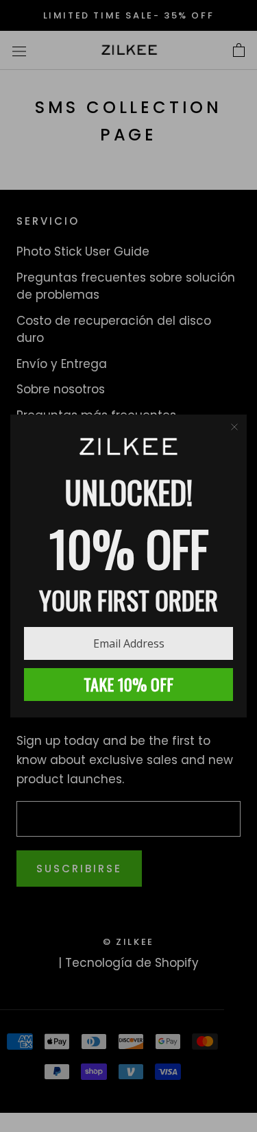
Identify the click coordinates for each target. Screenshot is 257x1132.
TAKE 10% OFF (128, 684)
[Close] (234, 427)
